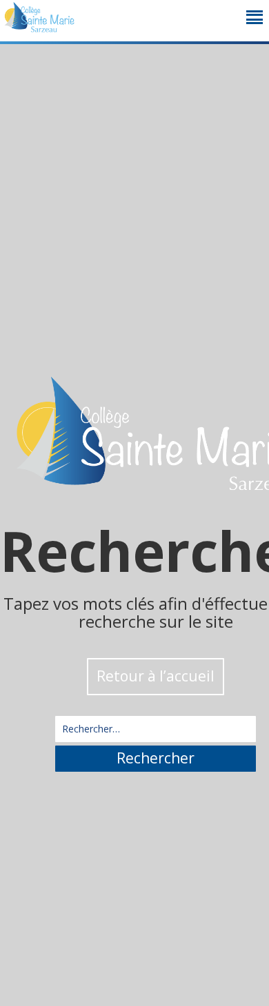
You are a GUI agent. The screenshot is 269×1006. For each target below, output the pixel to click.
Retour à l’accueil (156, 676)
